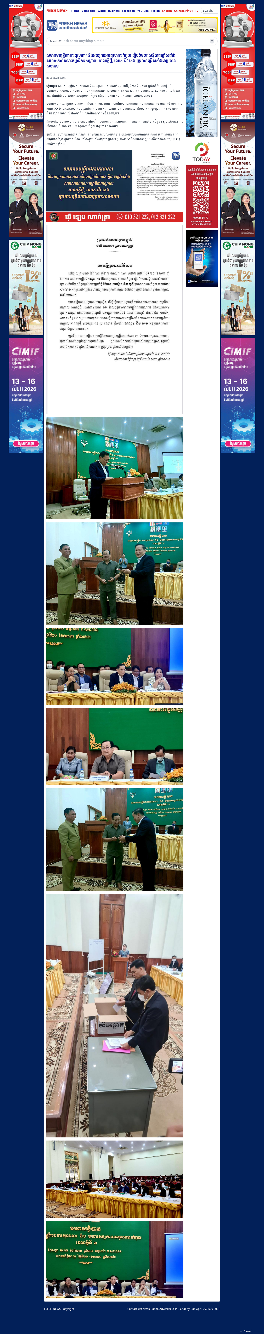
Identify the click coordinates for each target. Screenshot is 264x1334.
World (102, 11)
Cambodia (88, 11)
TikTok (155, 11)
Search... (208, 10)
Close (247, 1331)
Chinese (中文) (183, 11)
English (167, 11)
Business (114, 11)
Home (75, 11)
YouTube (143, 11)
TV (196, 11)
